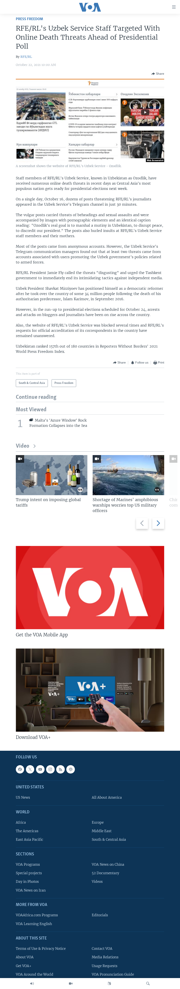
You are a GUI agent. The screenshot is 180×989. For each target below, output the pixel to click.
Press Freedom (29, 19)
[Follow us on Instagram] (50, 769)
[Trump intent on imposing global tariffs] (51, 475)
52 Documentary (105, 873)
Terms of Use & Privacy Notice (41, 949)
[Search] (148, 983)
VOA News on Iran (31, 890)
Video (22, 446)
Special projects (29, 873)
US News (23, 797)
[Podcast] (70, 769)
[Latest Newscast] (32, 983)
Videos (97, 882)
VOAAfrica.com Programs (37, 915)
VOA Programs (28, 864)
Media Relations (105, 957)
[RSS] (60, 769)
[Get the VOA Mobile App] (90, 587)
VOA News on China (108, 864)
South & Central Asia (109, 839)
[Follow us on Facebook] (20, 769)
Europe (98, 822)
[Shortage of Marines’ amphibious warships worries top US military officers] (128, 475)
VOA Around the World (34, 974)
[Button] (157, 73)
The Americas (27, 831)
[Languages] (109, 983)
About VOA (25, 957)
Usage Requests (104, 966)
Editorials (100, 915)
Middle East (102, 831)
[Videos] (70, 983)
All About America (107, 797)
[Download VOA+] (90, 690)
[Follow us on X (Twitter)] (30, 769)
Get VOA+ (23, 966)
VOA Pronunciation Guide (113, 974)
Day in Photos (27, 882)
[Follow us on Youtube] (40, 769)
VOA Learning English (34, 924)
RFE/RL (26, 57)
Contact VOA (102, 949)
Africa (21, 822)
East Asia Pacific (29, 839)
